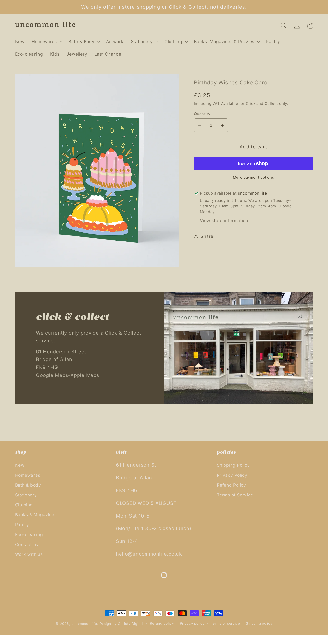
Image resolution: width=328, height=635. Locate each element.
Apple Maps (84, 375)
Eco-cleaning (29, 534)
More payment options (253, 177)
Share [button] (207, 236)
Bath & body (28, 485)
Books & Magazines (36, 514)
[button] (46, 41)
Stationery (26, 494)
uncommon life (84, 624)
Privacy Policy (232, 475)
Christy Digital (130, 624)
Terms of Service (235, 494)
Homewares (27, 475)
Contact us (26, 544)
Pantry (22, 524)
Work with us (29, 554)
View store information (224, 220)
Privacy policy (192, 623)
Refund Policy (231, 485)
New (19, 465)
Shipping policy (259, 623)
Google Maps (52, 375)
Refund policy (162, 623)
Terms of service (225, 623)
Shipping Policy (233, 465)
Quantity (202, 113)
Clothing (24, 504)
